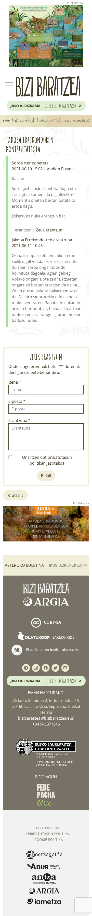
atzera (17, 495)
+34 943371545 (46, 724)
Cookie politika (48, 839)
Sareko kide (63, 637)
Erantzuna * (19, 420)
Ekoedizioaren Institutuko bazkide (53, 649)
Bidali (46, 475)
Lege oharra (47, 827)
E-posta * (17, 401)
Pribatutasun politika (48, 833)
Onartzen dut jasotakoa (47, 460)
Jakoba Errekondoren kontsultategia (29, 144)
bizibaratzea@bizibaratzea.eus (46, 718)
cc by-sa (52, 622)
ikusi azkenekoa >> (68, 565)
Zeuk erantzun (49, 230)
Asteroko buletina (24, 565)
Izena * (14, 382)
